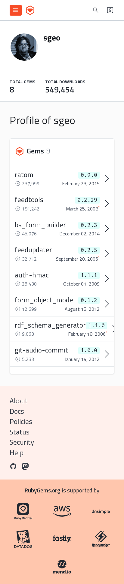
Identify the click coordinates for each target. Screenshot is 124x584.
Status (19, 432)
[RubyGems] (30, 10)
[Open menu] (16, 10)
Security (22, 442)
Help (16, 452)
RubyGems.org (42, 490)
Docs (17, 411)
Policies (21, 421)
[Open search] (95, 10)
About (19, 400)
